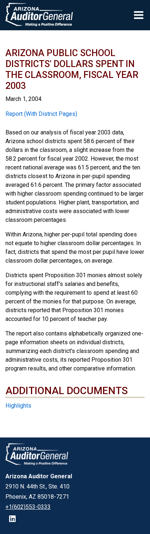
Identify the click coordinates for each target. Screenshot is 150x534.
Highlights (18, 405)
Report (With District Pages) (41, 113)
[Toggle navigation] (139, 15)
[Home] (36, 15)
